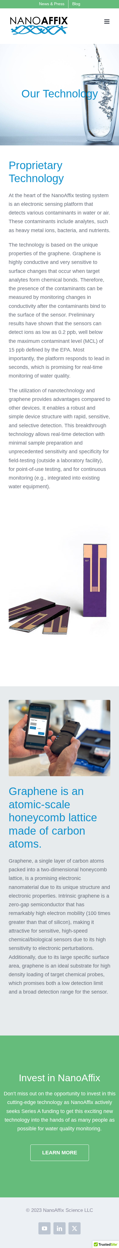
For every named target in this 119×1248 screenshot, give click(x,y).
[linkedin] (59, 1228)
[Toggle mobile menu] (107, 22)
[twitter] (74, 1228)
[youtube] (44, 1228)
